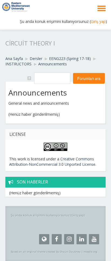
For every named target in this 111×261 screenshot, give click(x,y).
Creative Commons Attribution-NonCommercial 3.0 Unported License (52, 161)
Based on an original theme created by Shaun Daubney (46, 251)
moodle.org (90, 251)
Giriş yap (98, 21)
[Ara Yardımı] (29, 77)
